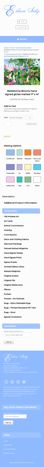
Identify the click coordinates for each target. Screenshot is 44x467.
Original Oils (9, 280)
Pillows (7, 289)
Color (6, 117)
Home (6, 47)
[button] (37, 62)
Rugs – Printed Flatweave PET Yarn (20, 308)
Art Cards (8, 221)
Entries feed (7, 445)
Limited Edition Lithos (14, 267)
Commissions (10, 235)
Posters (7, 294)
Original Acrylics (11, 276)
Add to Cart (31, 124)
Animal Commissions (14, 226)
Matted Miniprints (12, 271)
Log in (5, 441)
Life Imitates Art (11, 216)
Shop (12, 47)
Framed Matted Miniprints (16, 248)
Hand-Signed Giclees (13, 253)
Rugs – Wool (9, 312)
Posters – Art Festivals (14, 299)
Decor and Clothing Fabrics (16, 239)
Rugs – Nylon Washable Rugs (17, 303)
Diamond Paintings (13, 244)
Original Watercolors (13, 285)
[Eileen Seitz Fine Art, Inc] (22, 10)
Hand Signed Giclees (23, 47)
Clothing (8, 230)
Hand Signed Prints (13, 258)
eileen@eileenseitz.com (17, 368)
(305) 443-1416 (15, 363)
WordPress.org (8, 453)
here (19, 396)
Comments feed (9, 449)
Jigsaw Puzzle (10, 262)
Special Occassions (13, 317)
